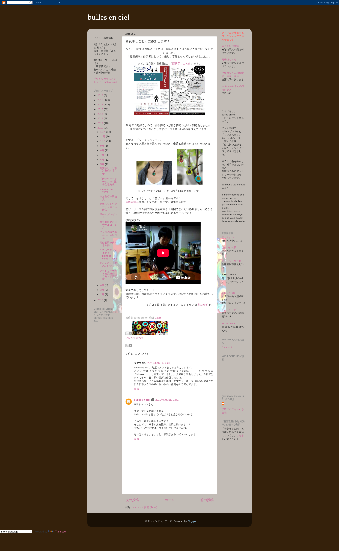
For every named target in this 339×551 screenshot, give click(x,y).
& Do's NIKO (228, 293)
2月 (102, 294)
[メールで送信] (127, 333)
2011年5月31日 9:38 (158, 363)
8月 (102, 150)
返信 (136, 389)
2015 (100, 109)
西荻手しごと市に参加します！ (108, 171)
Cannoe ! (227, 347)
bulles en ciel (108, 18)
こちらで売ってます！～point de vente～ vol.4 (108, 254)
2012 (100, 123)
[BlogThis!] (130, 333)
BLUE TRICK (229, 323)
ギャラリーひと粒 (231, 261)
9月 (102, 146)
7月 (102, 155)
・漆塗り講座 (231, 76)
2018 (100, 95)
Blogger (192, 521)
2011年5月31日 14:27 (167, 400)
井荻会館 (203, 304)
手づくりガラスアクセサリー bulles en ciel (105, 80)
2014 (100, 114)
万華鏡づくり (229, 59)
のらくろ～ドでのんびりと (108, 264)
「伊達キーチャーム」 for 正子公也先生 (108, 181)
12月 (103, 132)
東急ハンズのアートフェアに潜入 (108, 207)
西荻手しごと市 (181, 63)
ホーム (170, 500)
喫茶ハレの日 (229, 247)
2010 (100, 300)
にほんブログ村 (134, 338)
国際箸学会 (132, 202)
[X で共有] (127, 345)
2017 (100, 100)
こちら (240, 435)
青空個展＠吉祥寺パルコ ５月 (108, 225)
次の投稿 (132, 500)
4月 (102, 285)
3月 (102, 290)
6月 (102, 159)
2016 (100, 104)
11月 (103, 136)
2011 (100, 128)
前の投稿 (207, 500)
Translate (60, 531)
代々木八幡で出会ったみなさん (108, 235)
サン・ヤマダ (229, 309)
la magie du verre (106, 190)
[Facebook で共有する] (130, 345)
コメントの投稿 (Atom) (144, 507)
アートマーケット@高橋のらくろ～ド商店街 (108, 275)
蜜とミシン (228, 237)
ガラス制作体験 (230, 46)
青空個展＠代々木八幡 (108, 244)
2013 (100, 118)
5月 (102, 164)
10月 (103, 141)
